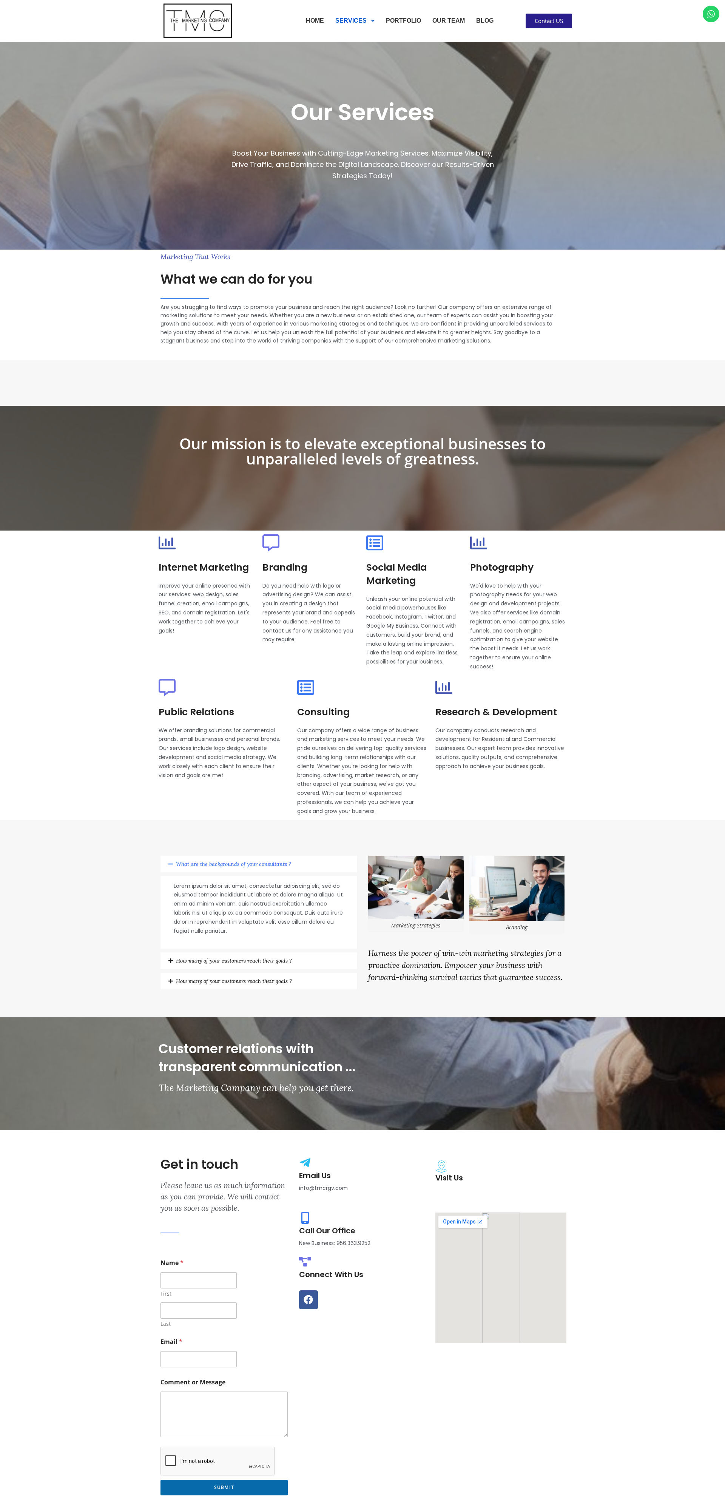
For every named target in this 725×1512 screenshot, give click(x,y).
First (165, 1293)
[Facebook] (308, 1299)
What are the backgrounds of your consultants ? (233, 864)
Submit (224, 1487)
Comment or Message (192, 1382)
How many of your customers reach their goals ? (234, 960)
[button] (258, 864)
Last (165, 1324)
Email (171, 1341)
